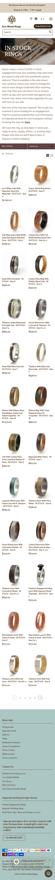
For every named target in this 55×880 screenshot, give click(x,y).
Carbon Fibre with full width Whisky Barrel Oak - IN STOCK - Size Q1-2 (40, 237)
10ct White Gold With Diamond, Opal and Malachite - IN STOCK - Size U (14, 192)
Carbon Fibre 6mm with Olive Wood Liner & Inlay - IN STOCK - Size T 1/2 (40, 547)
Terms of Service (9, 758)
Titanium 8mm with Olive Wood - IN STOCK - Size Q (40, 502)
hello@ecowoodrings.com (13, 773)
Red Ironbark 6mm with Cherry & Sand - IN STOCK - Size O (14, 637)
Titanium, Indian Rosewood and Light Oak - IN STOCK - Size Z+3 (14, 325)
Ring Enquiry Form (43, 26)
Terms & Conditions (11, 746)
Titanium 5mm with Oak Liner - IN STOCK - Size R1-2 (14, 680)
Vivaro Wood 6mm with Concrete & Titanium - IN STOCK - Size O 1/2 (39, 325)
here (27, 122)
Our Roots (7, 781)
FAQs (4, 738)
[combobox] (27, 32)
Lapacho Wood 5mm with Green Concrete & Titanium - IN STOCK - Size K (13, 503)
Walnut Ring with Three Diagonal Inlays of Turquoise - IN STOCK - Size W (41, 414)
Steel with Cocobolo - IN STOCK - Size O (12, 280)
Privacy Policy (8, 750)
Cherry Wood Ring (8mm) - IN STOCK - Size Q (40, 189)
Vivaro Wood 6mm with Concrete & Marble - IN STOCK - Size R (12, 547)
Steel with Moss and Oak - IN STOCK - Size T (13, 367)
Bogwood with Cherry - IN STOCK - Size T (40, 458)
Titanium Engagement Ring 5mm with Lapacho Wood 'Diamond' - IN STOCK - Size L (41, 592)
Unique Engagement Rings (14, 804)
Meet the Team (8, 785)
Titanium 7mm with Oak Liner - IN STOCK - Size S (39, 680)
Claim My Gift (14, 838)
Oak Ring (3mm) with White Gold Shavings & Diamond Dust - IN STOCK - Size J (14, 237)
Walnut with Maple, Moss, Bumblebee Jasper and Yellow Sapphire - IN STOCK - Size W (13, 414)
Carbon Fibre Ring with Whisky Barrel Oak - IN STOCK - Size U (39, 281)
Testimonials (7, 727)
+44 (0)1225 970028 (10, 777)
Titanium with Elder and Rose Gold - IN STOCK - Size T (41, 369)
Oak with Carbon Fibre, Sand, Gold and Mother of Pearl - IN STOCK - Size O (13, 459)
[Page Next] (40, 698)
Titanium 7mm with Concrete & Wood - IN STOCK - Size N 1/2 (11, 591)
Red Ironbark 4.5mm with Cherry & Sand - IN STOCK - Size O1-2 (41, 637)
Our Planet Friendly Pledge (14, 789)
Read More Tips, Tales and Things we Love (21, 812)
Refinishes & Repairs (11, 742)
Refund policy (8, 754)
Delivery (6, 735)
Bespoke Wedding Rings (13, 808)
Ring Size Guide (9, 731)
